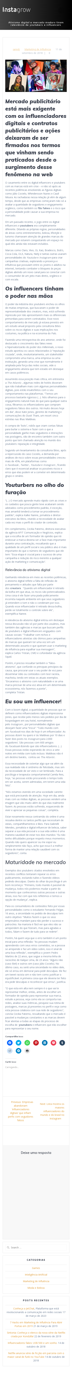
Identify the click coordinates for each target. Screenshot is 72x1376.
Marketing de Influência (37, 49)
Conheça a (19, 1308)
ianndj (16, 49)
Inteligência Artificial (36, 1274)
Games (36, 1268)
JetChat (30, 1308)
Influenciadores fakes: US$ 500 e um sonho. (32, 1343)
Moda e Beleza (36, 1287)
